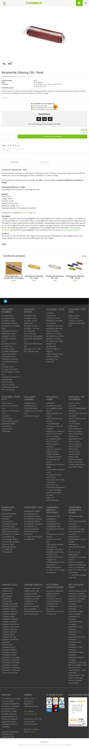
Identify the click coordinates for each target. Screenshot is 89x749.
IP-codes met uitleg (53, 490)
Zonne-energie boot (31, 529)
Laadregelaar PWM (53, 526)
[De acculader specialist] (33, 3)
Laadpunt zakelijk (30, 593)
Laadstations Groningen (11, 662)
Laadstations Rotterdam (11, 670)
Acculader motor (8, 318)
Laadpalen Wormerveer (10, 627)
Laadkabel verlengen (31, 416)
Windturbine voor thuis (54, 326)
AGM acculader (74, 315)
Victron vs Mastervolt (54, 434)
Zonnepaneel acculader (10, 534)
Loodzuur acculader (75, 321)
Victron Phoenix (74, 452)
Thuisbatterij (6, 426)
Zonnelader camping (9, 524)
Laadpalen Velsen (8, 616)
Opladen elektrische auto (77, 591)
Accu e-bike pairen (53, 423)
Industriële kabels (52, 500)
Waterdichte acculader (54, 321)
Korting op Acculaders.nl (55, 431)
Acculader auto (7, 315)
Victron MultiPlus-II (75, 429)
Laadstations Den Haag (10, 657)
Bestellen (14, 286)
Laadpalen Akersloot (9, 632)
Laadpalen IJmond (8, 647)
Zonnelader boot (8, 526)
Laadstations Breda (9, 655)
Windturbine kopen (9, 356)
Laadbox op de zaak (31, 591)
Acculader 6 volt (30, 315)
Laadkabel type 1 (30, 403)
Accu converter (29, 331)
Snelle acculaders (52, 356)
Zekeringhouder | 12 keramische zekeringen (14, 277)
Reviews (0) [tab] (44, 162)
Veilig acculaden (52, 452)
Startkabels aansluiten (10, 359)
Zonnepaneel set (8, 537)
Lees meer (5, 97)
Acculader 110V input (32, 328)
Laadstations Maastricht (11, 667)
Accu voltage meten (31, 351)
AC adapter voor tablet (54, 341)
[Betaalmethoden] (49, 699)
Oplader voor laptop (53, 333)
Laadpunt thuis (7, 588)
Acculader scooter (8, 321)
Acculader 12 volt (30, 318)
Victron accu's (73, 436)
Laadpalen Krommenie (10, 624)
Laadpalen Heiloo (8, 634)
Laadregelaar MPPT (53, 524)
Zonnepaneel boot (31, 514)
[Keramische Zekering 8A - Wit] (54, 266)
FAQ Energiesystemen (10, 387)
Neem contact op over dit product (13, 149)
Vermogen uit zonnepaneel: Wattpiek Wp (76, 546)
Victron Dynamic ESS (76, 531)
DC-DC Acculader (52, 436)
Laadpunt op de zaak (32, 588)
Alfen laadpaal (7, 596)
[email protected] (30, 714)
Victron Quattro (74, 454)
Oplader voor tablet (53, 338)
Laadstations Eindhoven (11, 660)
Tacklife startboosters (76, 464)
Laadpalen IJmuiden (9, 614)
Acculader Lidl (7, 346)
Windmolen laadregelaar (33, 336)
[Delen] (8, 145)
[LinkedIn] (5, 301)
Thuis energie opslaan (10, 539)
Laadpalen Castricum (9, 611)
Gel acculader (73, 318)
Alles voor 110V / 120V (32, 349)
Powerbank (50, 403)
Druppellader (51, 315)
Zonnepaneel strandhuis (33, 524)
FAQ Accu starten (8, 384)
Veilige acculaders (52, 454)
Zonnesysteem (7, 521)
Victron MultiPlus (74, 446)
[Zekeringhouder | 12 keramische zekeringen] (13, 266)
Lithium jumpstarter (9, 354)
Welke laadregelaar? (53, 567)
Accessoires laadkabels (54, 591)
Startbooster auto (53, 318)
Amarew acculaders (75, 459)
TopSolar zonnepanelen (77, 565)
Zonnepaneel (51, 323)
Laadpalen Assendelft (10, 619)
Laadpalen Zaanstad (9, 629)
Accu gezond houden (9, 369)
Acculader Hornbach (9, 344)
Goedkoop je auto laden (77, 662)
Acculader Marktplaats (10, 351)
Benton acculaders (75, 462)
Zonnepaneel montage (54, 544)
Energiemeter (51, 596)
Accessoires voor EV (53, 599)
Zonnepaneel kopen (9, 514)
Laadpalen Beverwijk (9, 604)
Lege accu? (50, 498)
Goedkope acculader (54, 406)
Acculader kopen (8, 367)
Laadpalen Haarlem (9, 650)
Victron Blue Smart (75, 439)
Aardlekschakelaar (53, 593)
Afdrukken (6, 150)
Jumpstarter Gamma (9, 331)
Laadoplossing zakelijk (32, 596)
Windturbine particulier (54, 328)
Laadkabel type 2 (30, 406)
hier (11, 213)
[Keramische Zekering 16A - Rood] (45, 34)
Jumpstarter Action (9, 336)
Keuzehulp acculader (9, 323)
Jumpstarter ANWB (75, 467)
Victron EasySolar (74, 444)
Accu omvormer (30, 333)
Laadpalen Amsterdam (10, 639)
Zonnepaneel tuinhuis (32, 521)
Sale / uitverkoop (8, 390)
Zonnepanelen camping (33, 519)
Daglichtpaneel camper (10, 529)
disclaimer (5, 230)
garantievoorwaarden (71, 230)
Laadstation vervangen (77, 599)
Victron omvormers (75, 434)
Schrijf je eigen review (24, 76)
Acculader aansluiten (54, 457)
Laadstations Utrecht (9, 673)
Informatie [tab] (15, 162)
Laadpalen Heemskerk (10, 606)
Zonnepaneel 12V (30, 526)
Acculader (49, 313)
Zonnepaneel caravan (32, 516)
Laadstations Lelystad (10, 665)
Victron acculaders (75, 431)
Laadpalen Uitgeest (9, 609)
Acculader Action (8, 349)
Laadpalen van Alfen (31, 599)
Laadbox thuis (7, 591)
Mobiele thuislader (31, 408)
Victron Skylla (73, 457)
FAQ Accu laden (8, 382)
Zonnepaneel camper (32, 511)
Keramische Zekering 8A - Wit (55, 277)
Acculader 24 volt (30, 326)
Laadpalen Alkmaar (9, 637)
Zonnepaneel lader (53, 516)
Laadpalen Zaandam (9, 621)
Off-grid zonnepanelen (10, 531)
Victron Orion (73, 449)
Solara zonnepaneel (75, 562)
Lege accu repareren (54, 449)
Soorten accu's (7, 403)
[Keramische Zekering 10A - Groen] (75, 266)
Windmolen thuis (52, 331)
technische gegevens (28, 213)
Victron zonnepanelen (76, 567)
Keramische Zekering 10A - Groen (75, 277)
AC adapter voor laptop (55, 336)
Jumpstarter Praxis (9, 333)
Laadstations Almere (9, 652)
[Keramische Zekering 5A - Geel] (34, 266)
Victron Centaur (74, 441)
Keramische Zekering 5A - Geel (34, 277)
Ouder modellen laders (54, 354)
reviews (68, 745)
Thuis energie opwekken (11, 542)
